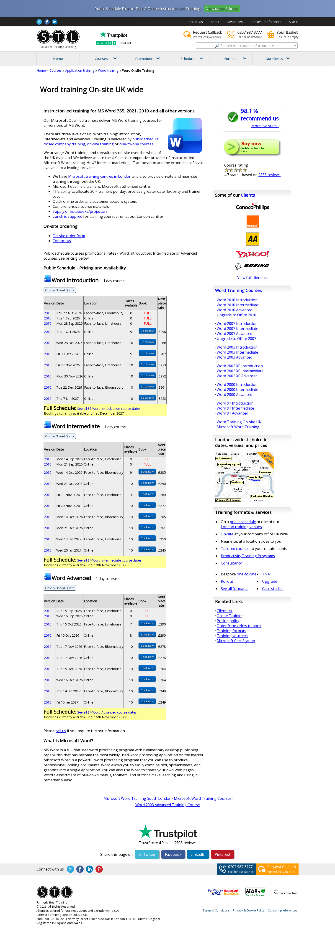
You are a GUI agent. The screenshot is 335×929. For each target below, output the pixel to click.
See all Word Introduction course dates (109, 408)
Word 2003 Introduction (237, 347)
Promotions (144, 58)
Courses (101, 58)
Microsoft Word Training (238, 426)
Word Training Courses (238, 290)
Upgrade (269, 581)
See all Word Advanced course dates (107, 712)
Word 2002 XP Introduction (240, 365)
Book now (147, 330)
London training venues (241, 526)
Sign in (294, 22)
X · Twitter (147, 854)
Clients (248, 195)
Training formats (231, 630)
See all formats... (234, 588)
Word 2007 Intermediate (237, 328)
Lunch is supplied (67, 216)
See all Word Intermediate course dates (109, 560)
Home (58, 58)
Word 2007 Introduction (237, 323)
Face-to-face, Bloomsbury (103, 313)
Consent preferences (265, 22)
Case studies (272, 588)
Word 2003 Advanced (234, 357)
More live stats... (265, 125)
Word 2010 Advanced (234, 309)
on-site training (100, 144)
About (215, 22)
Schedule (188, 58)
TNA (266, 574)
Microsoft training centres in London (99, 176)
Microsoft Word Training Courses (203, 798)
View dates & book (222, 8)
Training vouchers (232, 635)
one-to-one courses (136, 144)
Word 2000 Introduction (237, 384)
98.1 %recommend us (260, 114)
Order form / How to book (239, 625)
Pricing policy (228, 620)
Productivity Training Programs (248, 555)
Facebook (173, 854)
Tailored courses (235, 548)
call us (61, 730)
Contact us (62, 240)
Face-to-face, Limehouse (102, 323)
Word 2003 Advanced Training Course (167, 804)
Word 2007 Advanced (234, 333)
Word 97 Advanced (232, 413)
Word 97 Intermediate (235, 408)
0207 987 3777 (240, 866)
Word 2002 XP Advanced (237, 375)
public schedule (145, 139)
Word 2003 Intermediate (237, 352)
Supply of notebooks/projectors (80, 211)
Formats (230, 58)
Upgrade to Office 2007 (236, 338)
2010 (47, 313)
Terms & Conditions (216, 910)
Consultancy (231, 563)
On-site (227, 534)
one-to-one (246, 574)
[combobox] (247, 45)
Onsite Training (230, 615)
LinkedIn (198, 854)
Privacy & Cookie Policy (249, 910)
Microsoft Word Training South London (137, 798)
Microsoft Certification (236, 640)
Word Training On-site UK (239, 421)
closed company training (64, 144)
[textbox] (246, 46)
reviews (269, 174)
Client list (224, 610)
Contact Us (194, 22)
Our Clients (274, 58)
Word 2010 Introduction (237, 299)
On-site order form (69, 235)
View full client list (252, 277)
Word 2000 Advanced (234, 394)
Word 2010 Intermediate (237, 304)
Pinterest (222, 854)
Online (88, 318)
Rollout (227, 581)
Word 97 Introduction (235, 403)
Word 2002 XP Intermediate (240, 370)
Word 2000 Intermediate (237, 389)
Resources (235, 22)
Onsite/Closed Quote (59, 290)
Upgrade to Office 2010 (236, 314)
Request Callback (281, 866)
